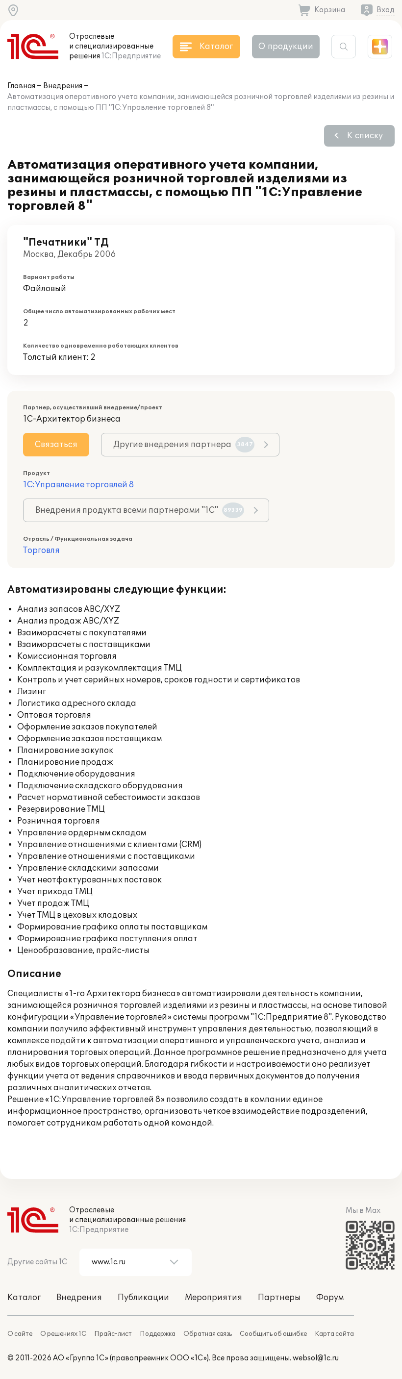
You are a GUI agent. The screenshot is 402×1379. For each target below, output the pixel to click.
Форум (330, 1298)
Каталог (24, 1298)
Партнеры (279, 1298)
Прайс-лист (113, 1334)
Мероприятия (213, 1298)
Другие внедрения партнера (183, 445)
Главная (21, 86)
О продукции (285, 46)
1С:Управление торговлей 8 (78, 485)
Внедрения (62, 86)
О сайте (19, 1334)
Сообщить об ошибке (273, 1334)
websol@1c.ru (316, 1358)
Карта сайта (334, 1334)
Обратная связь (207, 1334)
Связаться (56, 445)
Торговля (41, 550)
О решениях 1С (63, 1334)
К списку (365, 136)
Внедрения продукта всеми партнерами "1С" (139, 510)
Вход (386, 10)
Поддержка (158, 1334)
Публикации (143, 1298)
